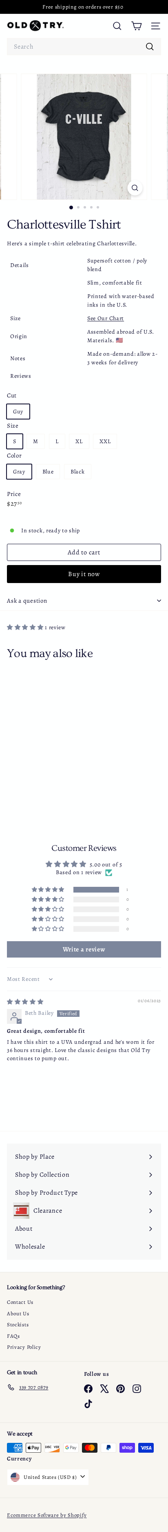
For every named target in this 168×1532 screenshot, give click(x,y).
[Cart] (136, 26)
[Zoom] (135, 187)
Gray (19, 472)
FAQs (13, 1335)
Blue (48, 472)
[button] (26, 627)
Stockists (18, 1324)
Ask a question (27, 601)
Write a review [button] (84, 949)
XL (78, 441)
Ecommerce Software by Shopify (46, 1515)
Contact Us (20, 1302)
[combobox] (84, 46)
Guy (18, 411)
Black (78, 472)
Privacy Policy (24, 1347)
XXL (105, 441)
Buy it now (84, 574)
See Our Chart (105, 318)
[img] (25, 1002)
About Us (18, 1313)
